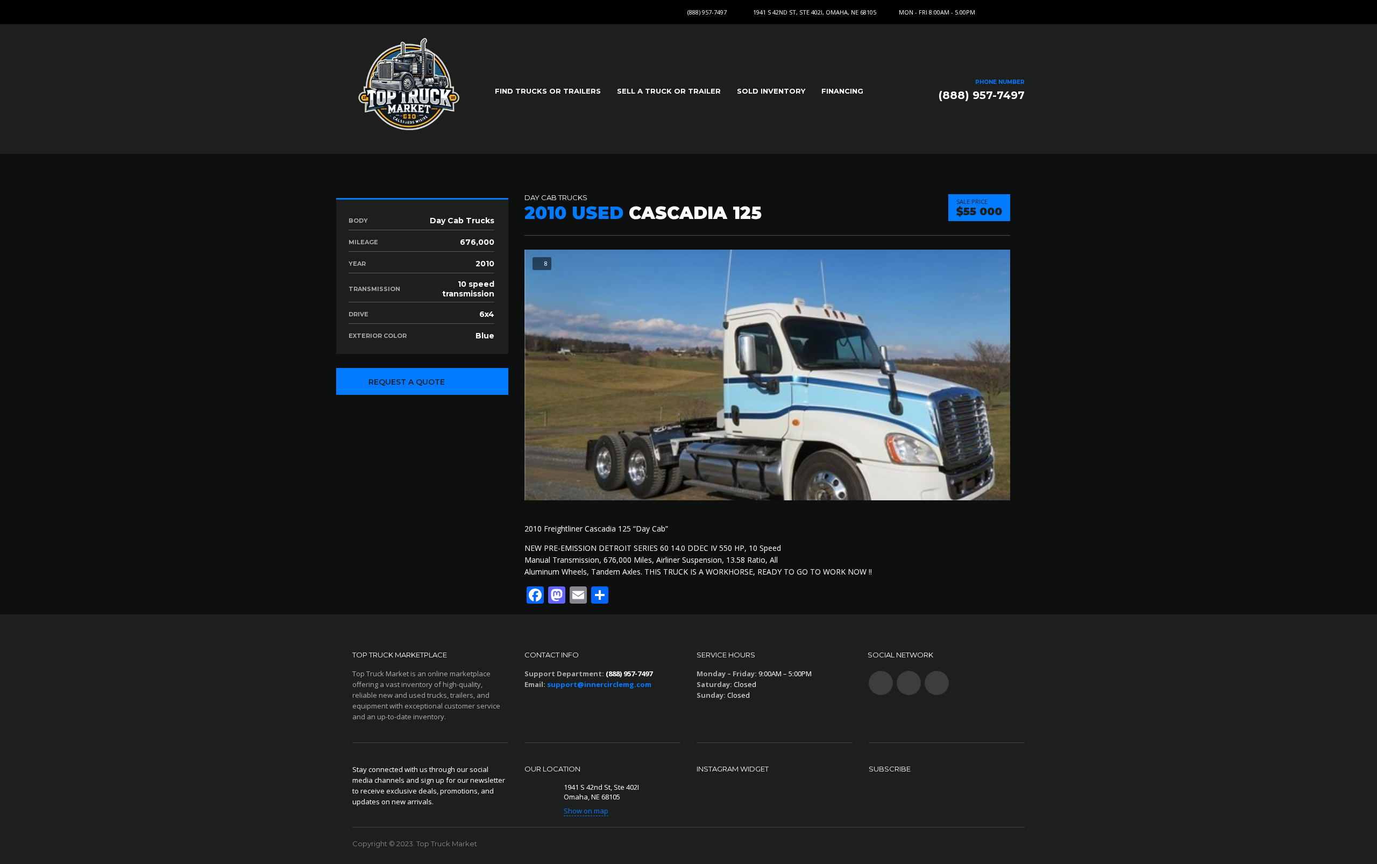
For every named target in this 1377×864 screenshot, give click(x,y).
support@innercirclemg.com (599, 684)
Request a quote (406, 382)
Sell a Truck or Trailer (669, 91)
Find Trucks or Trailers (548, 91)
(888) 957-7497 (707, 12)
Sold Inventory (771, 91)
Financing (842, 91)
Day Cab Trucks (555, 197)
